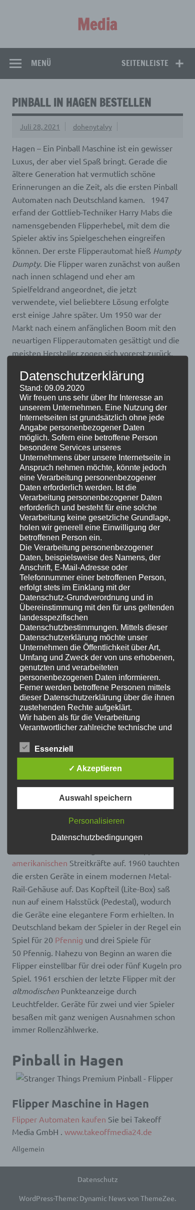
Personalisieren (96, 821)
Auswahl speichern (95, 798)
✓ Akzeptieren (95, 768)
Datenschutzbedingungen (96, 837)
